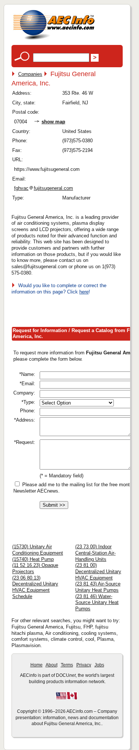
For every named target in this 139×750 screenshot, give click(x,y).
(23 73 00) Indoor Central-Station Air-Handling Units (95, 553)
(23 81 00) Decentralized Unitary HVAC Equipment (98, 571)
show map (53, 121)
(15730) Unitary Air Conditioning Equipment (37, 550)
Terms (67, 665)
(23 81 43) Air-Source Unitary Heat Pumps (97, 587)
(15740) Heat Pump (33, 559)
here (84, 292)
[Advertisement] (75, 309)
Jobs (99, 665)
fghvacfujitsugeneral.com (43, 188)
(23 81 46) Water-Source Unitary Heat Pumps (97, 602)
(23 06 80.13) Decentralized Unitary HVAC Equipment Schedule (35, 587)
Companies (30, 74)
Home (36, 665)
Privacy (83, 665)
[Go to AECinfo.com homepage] (53, 39)
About (51, 665)
